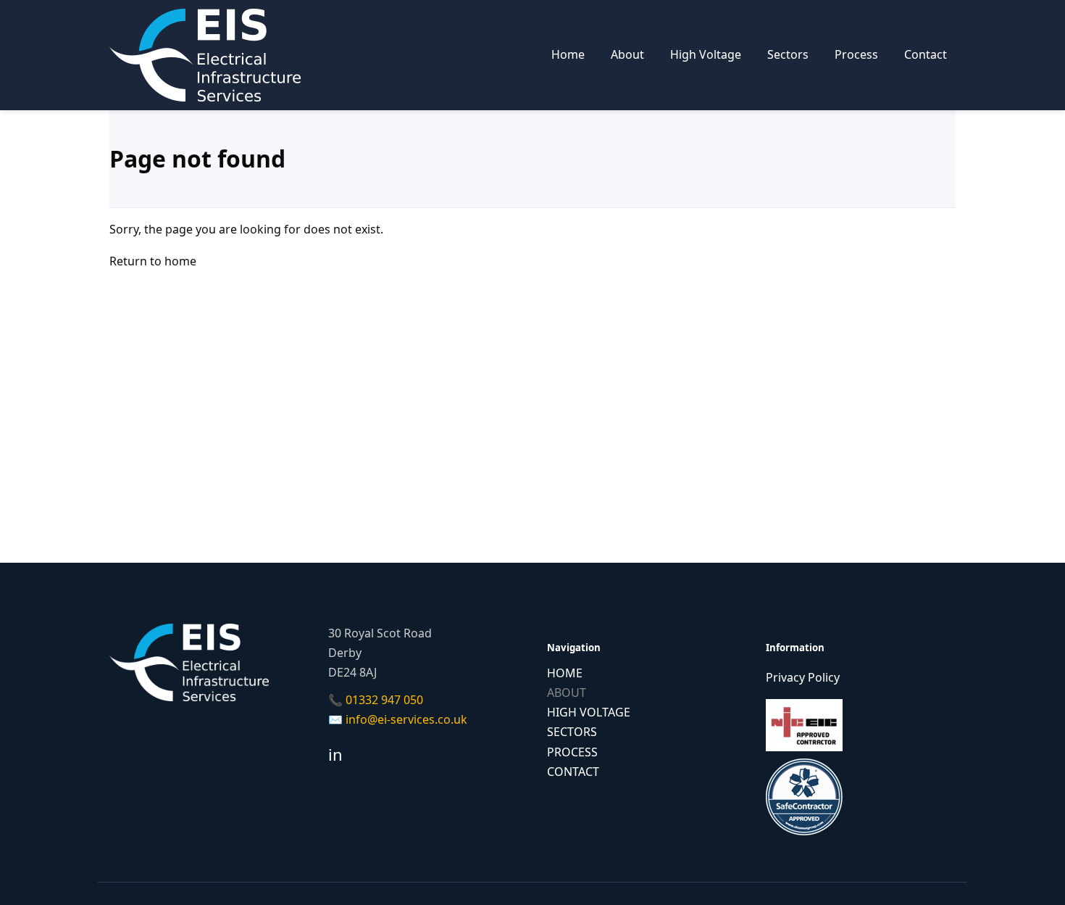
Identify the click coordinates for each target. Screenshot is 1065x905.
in (335, 754)
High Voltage (705, 54)
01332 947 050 (384, 700)
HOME (564, 673)
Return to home (152, 261)
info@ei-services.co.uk (406, 719)
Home (568, 54)
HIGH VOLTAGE (588, 712)
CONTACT (573, 772)
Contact (925, 54)
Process (856, 54)
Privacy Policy (803, 677)
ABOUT (566, 693)
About (627, 54)
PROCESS (572, 752)
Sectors (788, 54)
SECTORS (572, 732)
